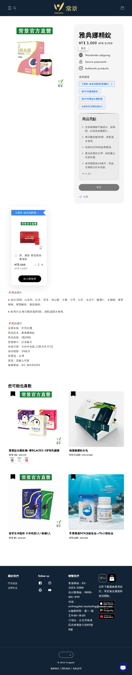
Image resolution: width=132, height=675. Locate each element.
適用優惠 (84, 77)
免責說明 (77, 668)
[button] (9, 8)
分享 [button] (85, 196)
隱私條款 (66, 668)
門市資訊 (12, 583)
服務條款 (55, 668)
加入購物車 (29, 278)
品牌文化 (12, 587)
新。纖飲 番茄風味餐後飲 (30, 256)
